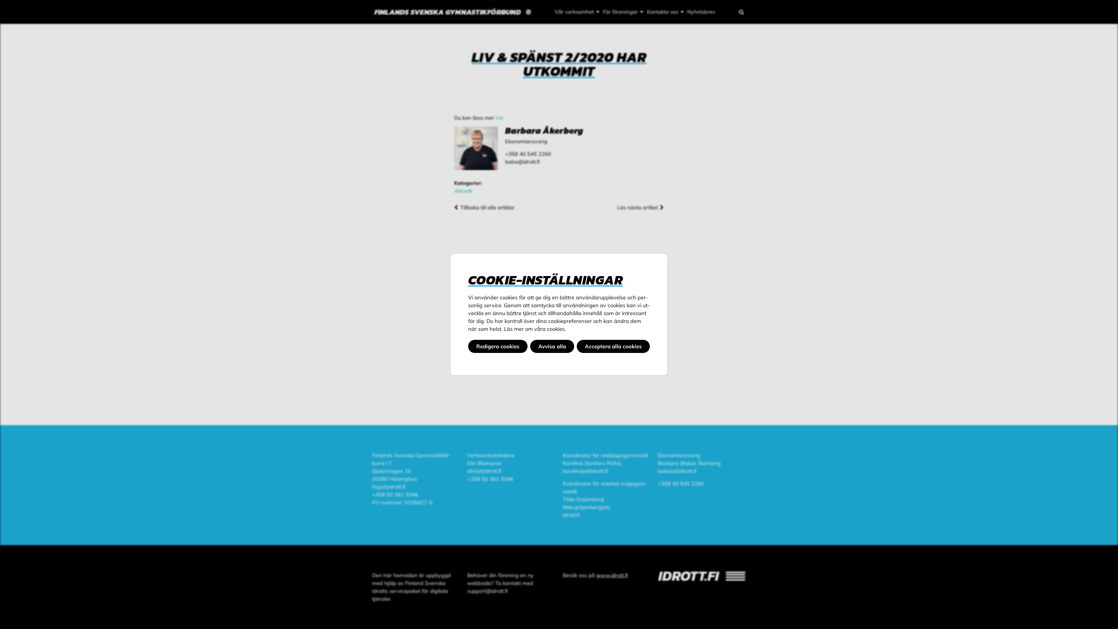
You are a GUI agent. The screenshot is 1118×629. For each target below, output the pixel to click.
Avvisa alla (552, 346)
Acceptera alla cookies (613, 346)
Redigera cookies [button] (497, 346)
